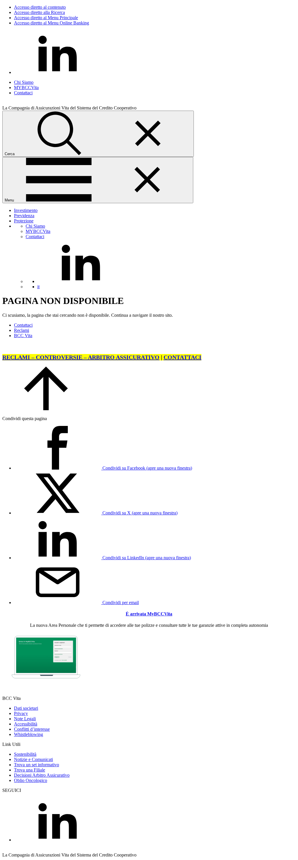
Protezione (23, 220)
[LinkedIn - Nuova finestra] (57, 72)
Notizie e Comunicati (33, 759)
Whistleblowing (28, 734)
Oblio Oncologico (30, 780)
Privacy (21, 713)
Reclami (21, 330)
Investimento (26, 210)
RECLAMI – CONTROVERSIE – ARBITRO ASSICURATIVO (80, 357)
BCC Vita (23, 335)
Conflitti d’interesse (32, 729)
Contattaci (23, 92)
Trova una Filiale (29, 769)
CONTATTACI (182, 357)
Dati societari (26, 708)
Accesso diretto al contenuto (40, 7)
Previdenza (24, 215)
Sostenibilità (25, 754)
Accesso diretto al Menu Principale (46, 17)
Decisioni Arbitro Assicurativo (42, 775)
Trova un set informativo (36, 764)
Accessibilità (25, 723)
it (38, 286)
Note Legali (25, 718)
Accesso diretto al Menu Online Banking (51, 22)
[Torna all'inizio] (46, 408)
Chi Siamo (23, 82)
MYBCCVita (26, 87)
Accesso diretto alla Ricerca (39, 12)
